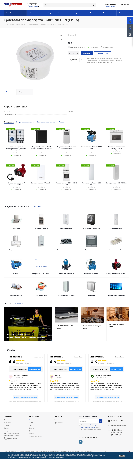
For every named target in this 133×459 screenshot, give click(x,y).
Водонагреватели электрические (16, 251)
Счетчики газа (41, 295)
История (7, 420)
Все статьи (19, 304)
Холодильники (116, 228)
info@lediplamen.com (118, 425)
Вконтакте (81, 442)
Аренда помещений (11, 431)
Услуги (31, 425)
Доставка (32, 431)
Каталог (31, 420)
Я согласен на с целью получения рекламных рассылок (91, 427)
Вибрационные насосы (41, 273)
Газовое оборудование (116, 295)
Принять (122, 456)
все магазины (33, 6)
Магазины (57, 420)
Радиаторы (91, 295)
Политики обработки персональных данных (70, 456)
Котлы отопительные (66, 295)
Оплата (31, 428)
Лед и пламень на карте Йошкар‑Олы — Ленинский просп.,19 (107, 401)
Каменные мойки (116, 250)
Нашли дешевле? (108, 47)
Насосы (16, 273)
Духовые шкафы (91, 250)
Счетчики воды (16, 295)
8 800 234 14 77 (110, 4)
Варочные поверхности (66, 250)
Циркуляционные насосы (116, 273)
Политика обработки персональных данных (12, 434)
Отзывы (6, 425)
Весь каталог (37, 207)
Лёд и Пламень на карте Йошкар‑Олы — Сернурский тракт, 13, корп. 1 (25, 401)
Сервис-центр (58, 423)
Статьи (6, 428)
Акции (31, 423)
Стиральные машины (91, 228)
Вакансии (7, 423)
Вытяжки (16, 228)
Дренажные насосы (66, 273)
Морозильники (66, 228)
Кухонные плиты (41, 228)
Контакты (58, 416)
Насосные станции (91, 273)
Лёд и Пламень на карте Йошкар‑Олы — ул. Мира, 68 (66, 401)
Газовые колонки (41, 250)
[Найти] (93, 5)
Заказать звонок (110, 6)
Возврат (31, 433)
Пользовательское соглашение (10, 439)
